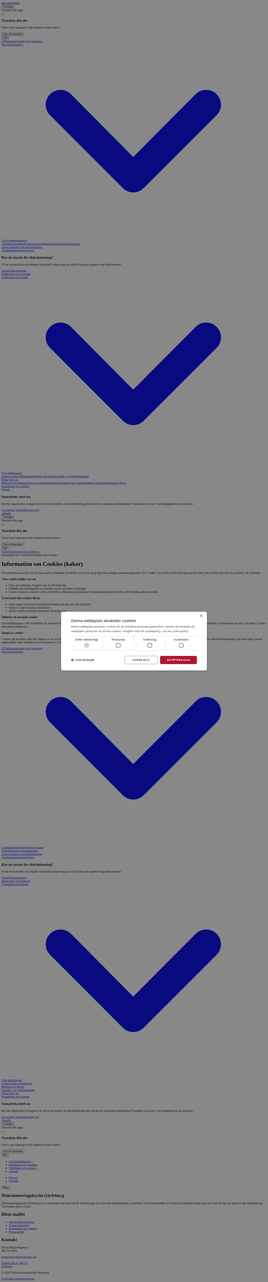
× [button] (201, 615)
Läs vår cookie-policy (175, 631)
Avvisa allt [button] (141, 660)
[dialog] (134, 641)
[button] (82, 660)
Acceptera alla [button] (178, 660)
